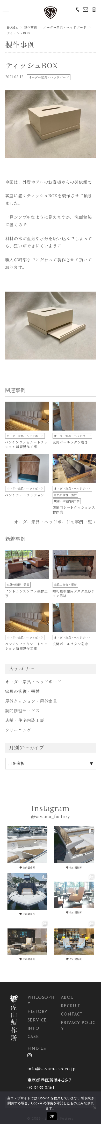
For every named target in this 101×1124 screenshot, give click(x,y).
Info (33, 1029)
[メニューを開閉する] (6, 9)
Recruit (71, 1006)
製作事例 (30, 27)
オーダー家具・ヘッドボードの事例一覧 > (55, 522)
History (37, 1012)
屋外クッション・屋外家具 (31, 701)
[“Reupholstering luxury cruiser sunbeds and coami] (27, 848)
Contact (72, 1014)
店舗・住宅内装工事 (24, 720)
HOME (12, 27)
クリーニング (18, 730)
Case (33, 1037)
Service (37, 1020)
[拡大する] (89, 96)
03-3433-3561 (41, 1087)
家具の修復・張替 (22, 691)
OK (51, 1116)
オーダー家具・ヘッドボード (64, 27)
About (69, 998)
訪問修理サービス (22, 711)
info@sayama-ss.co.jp (51, 1069)
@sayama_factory (50, 816)
